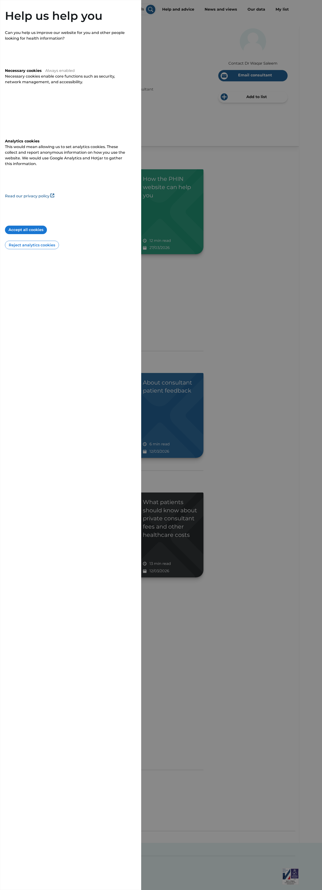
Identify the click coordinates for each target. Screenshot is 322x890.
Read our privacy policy (27, 196)
